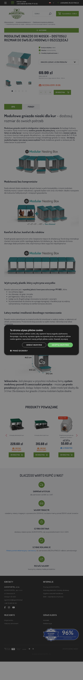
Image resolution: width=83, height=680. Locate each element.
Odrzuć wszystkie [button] (34, 345)
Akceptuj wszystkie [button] (60, 345)
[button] (19, 350)
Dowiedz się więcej (61, 339)
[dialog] (41, 340)
